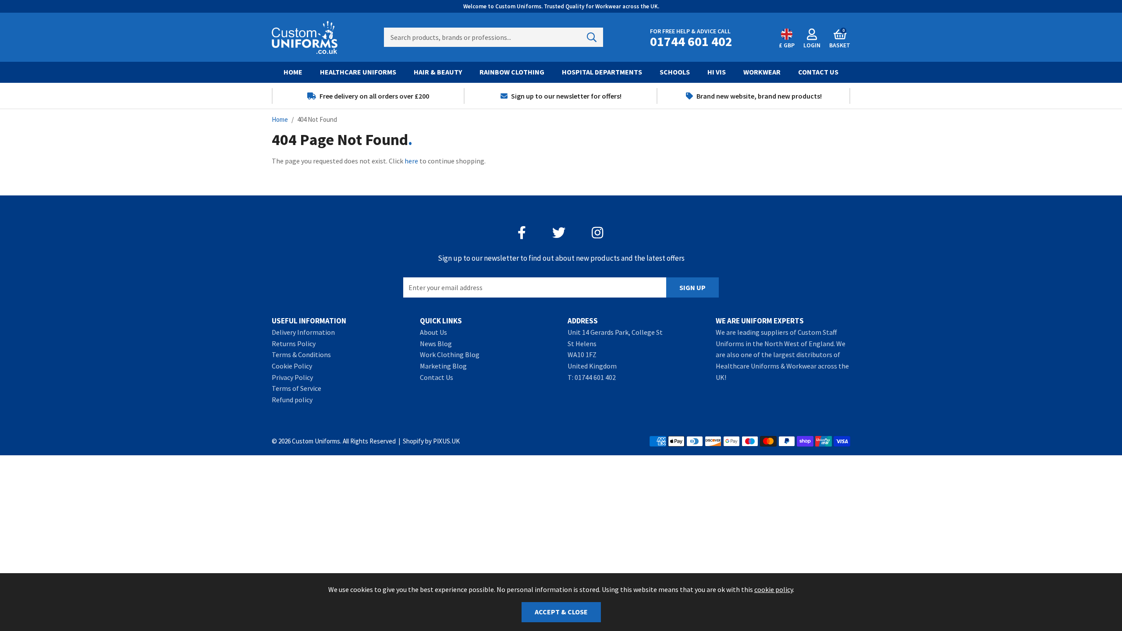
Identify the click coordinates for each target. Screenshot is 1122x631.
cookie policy (773, 589)
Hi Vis (716, 71)
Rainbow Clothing (511, 71)
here (411, 160)
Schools (675, 71)
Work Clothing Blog (449, 354)
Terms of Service (296, 388)
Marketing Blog (443, 366)
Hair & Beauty (438, 71)
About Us (433, 332)
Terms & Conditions (301, 354)
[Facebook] (522, 232)
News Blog (436, 343)
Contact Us (818, 71)
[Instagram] (598, 232)
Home (293, 71)
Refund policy (292, 399)
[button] (839, 37)
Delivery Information (303, 332)
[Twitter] (558, 232)
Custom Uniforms (304, 37)
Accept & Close (561, 611)
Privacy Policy (292, 377)
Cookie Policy (292, 366)
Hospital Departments (602, 71)
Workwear (762, 71)
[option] (368, 96)
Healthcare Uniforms (358, 71)
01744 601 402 (595, 377)
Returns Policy (294, 343)
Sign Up (692, 287)
